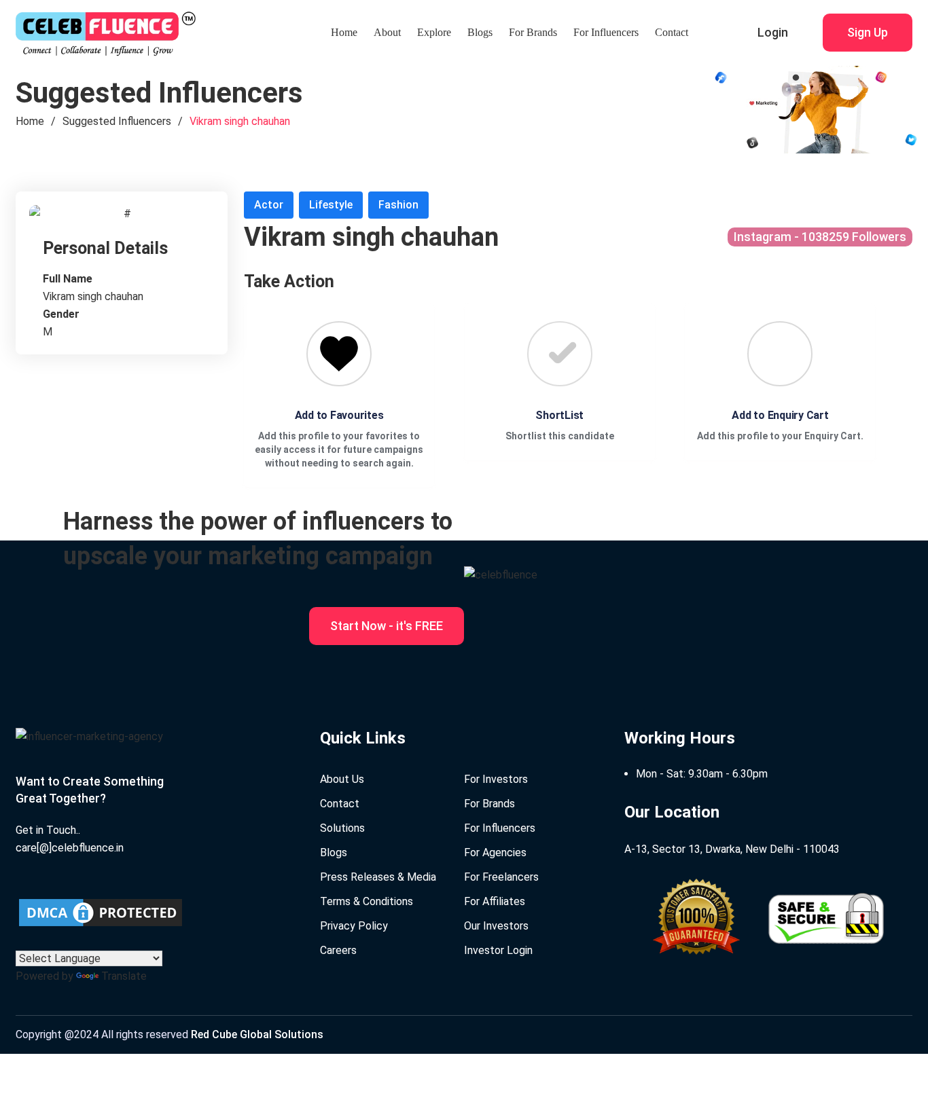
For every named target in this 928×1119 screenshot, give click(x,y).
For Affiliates (494, 901)
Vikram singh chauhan (240, 121)
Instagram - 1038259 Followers (820, 237)
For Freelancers (501, 876)
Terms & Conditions (366, 901)
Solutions (342, 828)
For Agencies (495, 852)
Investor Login (498, 950)
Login (772, 32)
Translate (124, 976)
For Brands (533, 32)
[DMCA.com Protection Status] (100, 913)
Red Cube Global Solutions (257, 1034)
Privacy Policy (354, 925)
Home (344, 32)
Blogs (480, 32)
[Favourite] (339, 353)
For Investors (496, 779)
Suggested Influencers (117, 121)
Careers (338, 950)
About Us (342, 779)
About (387, 32)
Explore (434, 32)
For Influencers (606, 32)
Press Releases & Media (378, 876)
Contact (671, 32)
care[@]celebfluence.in (70, 847)
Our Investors (496, 925)
